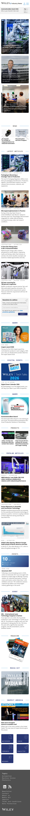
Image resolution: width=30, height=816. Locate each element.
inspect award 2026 (7, 347)
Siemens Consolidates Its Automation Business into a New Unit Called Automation (11, 75)
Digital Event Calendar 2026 (10, 384)
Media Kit (6, 797)
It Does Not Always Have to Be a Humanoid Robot (9, 247)
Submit (22, 314)
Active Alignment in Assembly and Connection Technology (11, 507)
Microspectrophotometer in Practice (14, 106)
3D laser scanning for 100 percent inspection (8, 283)
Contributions (6, 173)
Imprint (5, 799)
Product (4, 475)
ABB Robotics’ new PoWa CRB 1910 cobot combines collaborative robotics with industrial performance (13, 479)
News (15, 126)
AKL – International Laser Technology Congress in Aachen (11, 615)
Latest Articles (15, 151)
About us (6, 795)
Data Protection (9, 803)
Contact (5, 793)
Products (15, 428)
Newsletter (7, 791)
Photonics (6, 104)
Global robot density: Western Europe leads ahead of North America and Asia (14, 543)
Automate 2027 (7, 571)
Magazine (15, 636)
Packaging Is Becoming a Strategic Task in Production (12, 46)
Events (15, 554)
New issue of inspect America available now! (9, 723)
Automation (6, 43)
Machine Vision (19, 280)
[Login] (24, 3)
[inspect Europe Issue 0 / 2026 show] (19, 650)
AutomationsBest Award (9, 416)
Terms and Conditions (11, 801)
